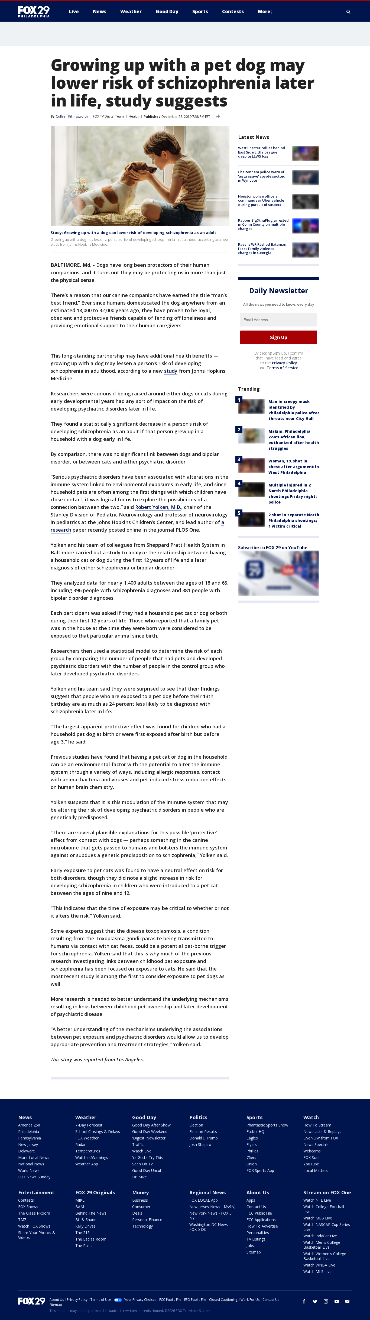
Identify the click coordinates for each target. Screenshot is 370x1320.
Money (140, 1192)
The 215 (82, 1232)
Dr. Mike (139, 1176)
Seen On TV (142, 1163)
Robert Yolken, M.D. (158, 507)
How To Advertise (262, 1226)
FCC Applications (261, 1219)
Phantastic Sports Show (267, 1125)
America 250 (29, 1125)
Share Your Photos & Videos (36, 1235)
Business (140, 1200)
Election (196, 1125)
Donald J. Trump (203, 1138)
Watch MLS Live (317, 1271)
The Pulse (84, 1245)
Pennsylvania (29, 1138)
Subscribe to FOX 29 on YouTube (272, 548)
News (25, 1117)
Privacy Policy (284, 362)
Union (251, 1163)
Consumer (141, 1206)
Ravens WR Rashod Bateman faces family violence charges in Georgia (262, 248)
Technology (142, 1226)
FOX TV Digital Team (108, 116)
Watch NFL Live (317, 1200)
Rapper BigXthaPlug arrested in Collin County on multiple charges (263, 224)
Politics (198, 1117)
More (264, 11)
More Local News (33, 1157)
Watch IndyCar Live (320, 1235)
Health (134, 116)
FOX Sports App (260, 1170)
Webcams (312, 1151)
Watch (311, 1117)
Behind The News (90, 1213)
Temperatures (87, 1151)
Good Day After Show (151, 1125)
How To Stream (317, 1125)
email (347, 1301)
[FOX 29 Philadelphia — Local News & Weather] (36, 11)
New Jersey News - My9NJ (212, 1206)
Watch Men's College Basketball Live (321, 1245)
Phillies (252, 1151)
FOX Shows (28, 1206)
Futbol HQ (255, 1131)
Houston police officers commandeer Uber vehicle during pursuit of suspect (261, 200)
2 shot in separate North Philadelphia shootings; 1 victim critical (293, 520)
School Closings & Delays (97, 1131)
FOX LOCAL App (203, 1200)
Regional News (207, 1192)
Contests (26, 1200)
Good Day (144, 1117)
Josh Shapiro (200, 1144)
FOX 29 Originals (95, 1192)
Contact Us (256, 1206)
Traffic (138, 1144)
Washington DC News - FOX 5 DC (209, 1227)
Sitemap (253, 1252)
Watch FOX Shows (34, 1226)
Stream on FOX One (327, 1192)
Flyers (251, 1144)
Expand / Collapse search (348, 12)
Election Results (203, 1131)
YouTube (311, 1163)
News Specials (316, 1144)
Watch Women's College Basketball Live (324, 1256)
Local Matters (315, 1170)
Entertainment (36, 1192)
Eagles (252, 1138)
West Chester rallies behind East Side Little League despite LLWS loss (261, 152)
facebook (304, 1301)
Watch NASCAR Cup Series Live (326, 1227)
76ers (251, 1157)
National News (31, 1163)
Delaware (26, 1151)
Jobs (250, 1245)
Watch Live (141, 1151)
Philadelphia (28, 1131)
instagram (326, 1301)
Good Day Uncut (146, 1170)
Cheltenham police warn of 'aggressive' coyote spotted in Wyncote (261, 176)
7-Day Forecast (88, 1125)
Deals (137, 1213)
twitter (315, 1301)
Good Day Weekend (149, 1131)
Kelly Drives (85, 1226)
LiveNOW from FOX (320, 1138)
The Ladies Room (90, 1239)
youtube (336, 1301)
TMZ (22, 1219)
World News (29, 1170)
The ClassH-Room (34, 1213)
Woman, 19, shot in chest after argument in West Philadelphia (293, 466)
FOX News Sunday (34, 1176)
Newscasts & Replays (322, 1131)
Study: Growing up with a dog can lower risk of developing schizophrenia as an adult (133, 232)
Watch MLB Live (317, 1218)
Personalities (257, 1232)
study (170, 371)
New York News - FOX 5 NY (210, 1216)
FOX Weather (87, 1138)
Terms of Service (282, 367)
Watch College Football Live (323, 1209)
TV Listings (255, 1239)
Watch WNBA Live (319, 1265)
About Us (257, 1192)
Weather (85, 1117)
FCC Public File (259, 1213)
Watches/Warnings (91, 1157)
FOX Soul (311, 1157)
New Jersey (28, 1144)
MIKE (80, 1200)
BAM (79, 1206)
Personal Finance (147, 1219)
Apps (250, 1200)
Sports (254, 1117)
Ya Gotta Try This (147, 1157)
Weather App (86, 1163)
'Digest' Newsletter (148, 1138)
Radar (80, 1144)
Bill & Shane (85, 1219)
